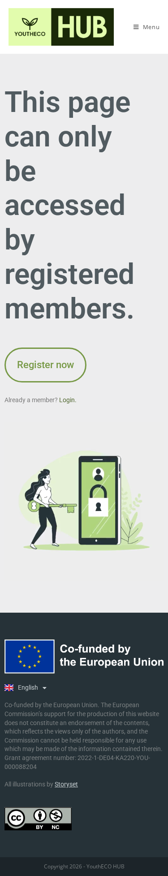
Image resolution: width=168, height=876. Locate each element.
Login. (68, 400)
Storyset (66, 784)
